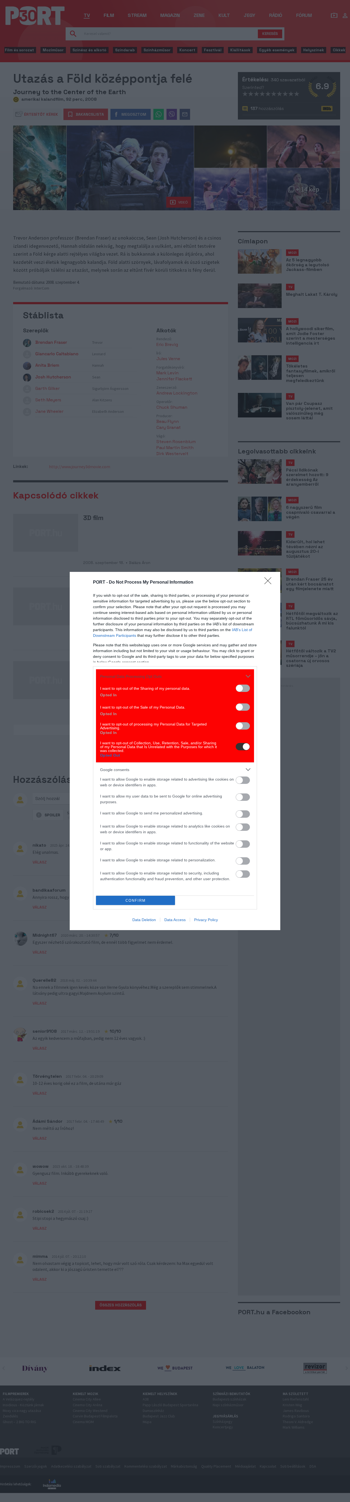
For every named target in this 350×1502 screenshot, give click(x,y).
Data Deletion (144, 920)
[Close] (269, 582)
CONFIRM (136, 900)
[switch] (243, 688)
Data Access (175, 920)
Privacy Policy (206, 920)
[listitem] (175, 676)
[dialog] (175, 751)
